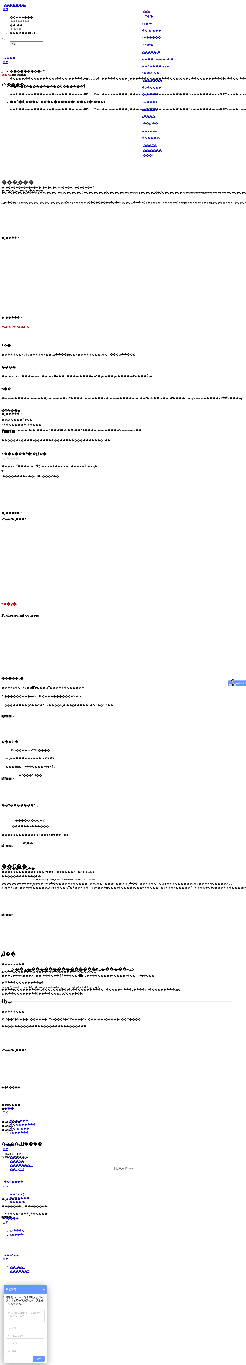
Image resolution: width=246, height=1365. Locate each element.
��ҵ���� (13, 1181)
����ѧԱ (149, 94)
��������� (23, 1124)
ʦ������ (151, 37)
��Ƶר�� (11, 1255)
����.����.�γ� (157, 59)
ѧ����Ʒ (149, 116)
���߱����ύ (15, 5)
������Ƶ (151, 137)
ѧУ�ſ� (147, 23)
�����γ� (151, 52)
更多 (5, 9)
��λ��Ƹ (17, 1194)
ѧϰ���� (149, 109)
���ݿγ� (17, 1161)
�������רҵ (21, 1165)
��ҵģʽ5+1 (17, 1169)
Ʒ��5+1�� (151, 72)
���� (9, 58)
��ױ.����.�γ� (155, 66)
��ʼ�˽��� (151, 30)
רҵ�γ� (9, 1145)
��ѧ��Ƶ (149, 130)
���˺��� (19, 1120)
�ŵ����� (151, 87)
